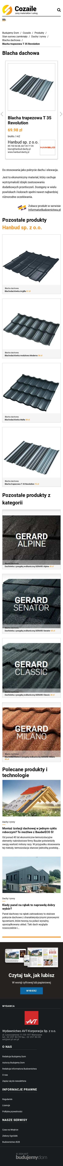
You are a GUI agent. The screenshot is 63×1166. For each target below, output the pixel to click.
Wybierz (31, 990)
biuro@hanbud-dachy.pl (19, 149)
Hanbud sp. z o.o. (23, 142)
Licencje (6, 1105)
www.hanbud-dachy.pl (18, 152)
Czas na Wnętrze (10, 1129)
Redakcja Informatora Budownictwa (19, 1069)
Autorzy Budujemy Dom (13, 1062)
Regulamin (7, 1099)
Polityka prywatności (12, 1111)
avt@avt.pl (7, 1039)
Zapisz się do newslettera (14, 1081)
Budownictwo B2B (11, 1142)
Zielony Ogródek (10, 1136)
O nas (5, 1075)
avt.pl (16, 1039)
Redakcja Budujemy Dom (14, 1056)
